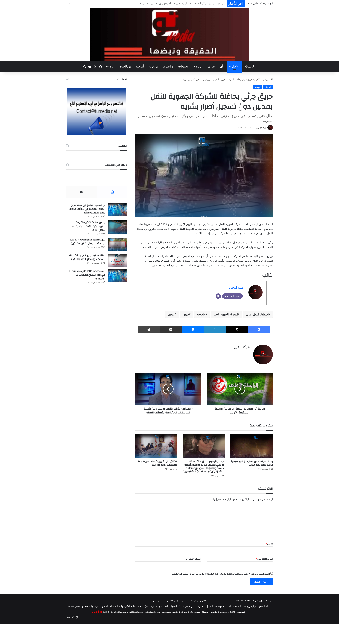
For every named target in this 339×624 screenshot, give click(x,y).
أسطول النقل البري (257, 314)
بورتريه (153, 66)
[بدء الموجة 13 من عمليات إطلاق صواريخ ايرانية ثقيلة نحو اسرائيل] (251, 446)
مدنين (171, 314)
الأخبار (235, 66)
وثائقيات (168, 66)
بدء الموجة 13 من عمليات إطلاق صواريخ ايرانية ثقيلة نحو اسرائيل (252, 463)
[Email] (218, 296)
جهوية (257, 87)
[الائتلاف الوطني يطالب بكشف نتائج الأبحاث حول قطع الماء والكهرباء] (117, 260)
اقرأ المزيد (97, 612)
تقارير (211, 66)
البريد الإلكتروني (264, 558)
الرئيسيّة (249, 66)
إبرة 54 (110, 66)
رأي (222, 66)
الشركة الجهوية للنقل (225, 314)
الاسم (269, 543)
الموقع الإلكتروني (193, 558)
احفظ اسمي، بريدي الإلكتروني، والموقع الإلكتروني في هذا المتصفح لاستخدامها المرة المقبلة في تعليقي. (221, 573)
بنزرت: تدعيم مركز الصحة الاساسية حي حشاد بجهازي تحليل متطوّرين (87, 241)
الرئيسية (266, 79)
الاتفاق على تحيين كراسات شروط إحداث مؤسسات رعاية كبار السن (156, 463)
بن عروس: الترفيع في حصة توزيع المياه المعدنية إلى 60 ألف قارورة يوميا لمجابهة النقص (87, 209)
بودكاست (125, 66)
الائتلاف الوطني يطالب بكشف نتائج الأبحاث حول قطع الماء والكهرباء (183, 3)
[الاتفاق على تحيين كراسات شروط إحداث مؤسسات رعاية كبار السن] (156, 446)
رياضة (197, 66)
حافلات (201, 314)
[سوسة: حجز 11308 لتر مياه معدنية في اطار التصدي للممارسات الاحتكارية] (117, 275)
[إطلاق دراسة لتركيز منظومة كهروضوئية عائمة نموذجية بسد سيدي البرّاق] (117, 227)
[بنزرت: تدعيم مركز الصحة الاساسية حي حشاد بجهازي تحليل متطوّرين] (117, 244)
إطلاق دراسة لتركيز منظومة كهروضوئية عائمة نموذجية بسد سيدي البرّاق (88, 226)
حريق (186, 314)
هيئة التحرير (261, 127)
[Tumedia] (169, 34)
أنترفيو (140, 66)
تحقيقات (183, 66)
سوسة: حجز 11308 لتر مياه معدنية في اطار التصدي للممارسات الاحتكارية (87, 275)
